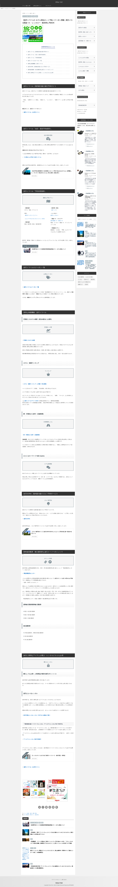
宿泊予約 (37, 814)
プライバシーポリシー (56, 879)
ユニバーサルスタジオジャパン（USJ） (35, 218)
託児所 (86, 284)
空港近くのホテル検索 (29, 340)
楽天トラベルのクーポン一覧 (35, 60)
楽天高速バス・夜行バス (57, 220)
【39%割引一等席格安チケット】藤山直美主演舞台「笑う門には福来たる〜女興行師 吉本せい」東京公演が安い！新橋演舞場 (90, 266)
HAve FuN (59, 2)
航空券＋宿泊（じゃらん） (85, 62)
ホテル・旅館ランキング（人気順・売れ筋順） (35, 383)
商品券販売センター (29, 573)
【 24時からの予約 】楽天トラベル (32, 157)
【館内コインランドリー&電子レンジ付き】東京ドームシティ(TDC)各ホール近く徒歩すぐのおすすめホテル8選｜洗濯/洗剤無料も (90, 254)
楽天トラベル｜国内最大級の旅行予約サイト (38, 51)
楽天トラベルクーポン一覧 (31, 287)
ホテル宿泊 (81, 90)
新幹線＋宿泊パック (84, 85)
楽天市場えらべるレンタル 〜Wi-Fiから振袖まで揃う (37, 715)
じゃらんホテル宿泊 (84, 57)
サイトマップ (48, 5)
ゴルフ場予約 (26, 814)
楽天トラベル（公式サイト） (32, 112)
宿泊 (36, 813)
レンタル (80, 279)
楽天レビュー (90, 146)
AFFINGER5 (71, 885)
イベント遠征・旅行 (26, 5)
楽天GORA (27, 518)
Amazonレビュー (90, 144)
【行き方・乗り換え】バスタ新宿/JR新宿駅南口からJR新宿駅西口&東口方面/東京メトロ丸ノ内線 (90, 226)
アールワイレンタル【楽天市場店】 (33, 739)
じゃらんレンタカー (84, 66)
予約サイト (32, 814)
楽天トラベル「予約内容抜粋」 (35, 57)
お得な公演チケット (37, 5)
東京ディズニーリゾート (31, 215)
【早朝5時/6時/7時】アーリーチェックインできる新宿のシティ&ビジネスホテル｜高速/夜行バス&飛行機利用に (90, 245)
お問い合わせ (64, 879)
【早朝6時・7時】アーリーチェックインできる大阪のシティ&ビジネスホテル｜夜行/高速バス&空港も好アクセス (90, 235)
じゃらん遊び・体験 (84, 70)
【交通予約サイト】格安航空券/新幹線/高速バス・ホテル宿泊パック (47, 825)
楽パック (54, 210)
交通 (33, 813)
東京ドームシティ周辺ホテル (84, 281)
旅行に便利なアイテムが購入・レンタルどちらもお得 (40, 72)
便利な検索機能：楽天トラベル (35, 63)
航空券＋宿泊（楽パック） (85, 32)
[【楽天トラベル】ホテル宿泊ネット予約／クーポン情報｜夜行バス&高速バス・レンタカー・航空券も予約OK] (49, 807)
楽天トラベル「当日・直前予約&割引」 (37, 54)
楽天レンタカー (54, 215)
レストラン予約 (89, 277)
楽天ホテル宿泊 (82, 27)
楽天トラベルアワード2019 (31, 400)
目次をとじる (51, 46)
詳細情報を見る (90, 130)
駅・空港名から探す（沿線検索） (32, 434)
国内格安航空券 (82, 105)
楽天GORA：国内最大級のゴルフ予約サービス (39, 66)
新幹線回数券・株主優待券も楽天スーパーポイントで (40, 69)
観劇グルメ (80, 284)
